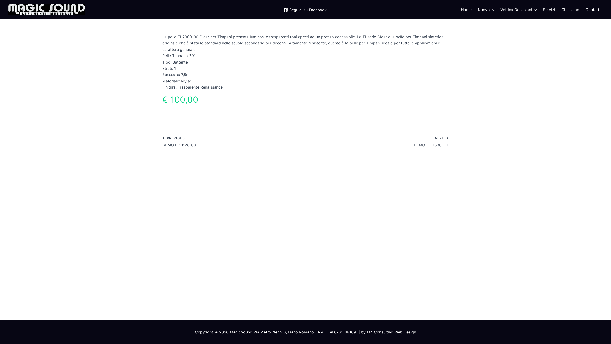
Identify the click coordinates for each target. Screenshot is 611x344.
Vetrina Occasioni (516, 9)
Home (466, 9)
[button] (492, 9)
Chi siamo (570, 9)
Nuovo (484, 9)
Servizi (549, 9)
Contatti (592, 9)
